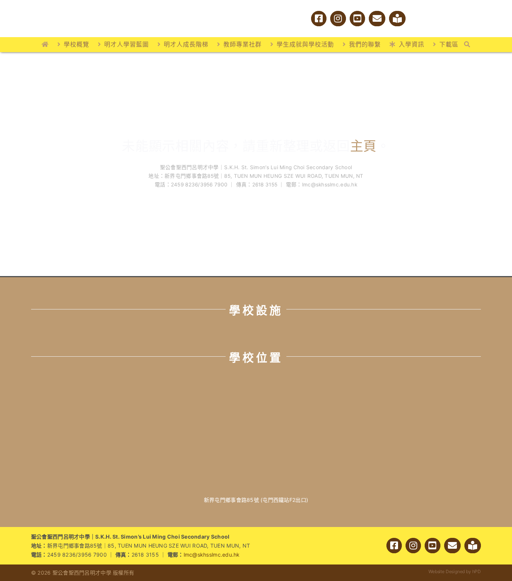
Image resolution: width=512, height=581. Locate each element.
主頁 (363, 146)
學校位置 (256, 357)
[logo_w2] (114, 7)
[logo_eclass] (423, 18)
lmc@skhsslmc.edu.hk (212, 554)
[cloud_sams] (451, 15)
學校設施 (256, 310)
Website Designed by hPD (454, 571)
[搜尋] (467, 44)
